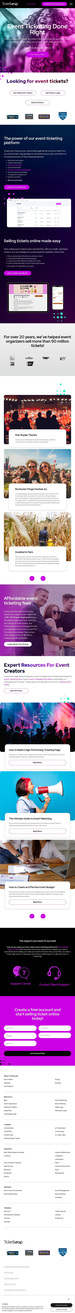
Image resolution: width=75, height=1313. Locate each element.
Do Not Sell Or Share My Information (16, 1267)
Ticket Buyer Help (10, 1114)
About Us (7, 1211)
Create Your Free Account (54, 4)
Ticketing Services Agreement (15, 1290)
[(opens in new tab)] (12, 117)
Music (57, 1170)
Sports (6, 1176)
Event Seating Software (60, 1195)
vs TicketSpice (60, 1128)
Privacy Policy (8, 1272)
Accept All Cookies (61, 1305)
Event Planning (60, 1104)
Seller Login (59, 1107)
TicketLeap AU (60, 1211)
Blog (5, 1100)
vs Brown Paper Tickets (12, 1138)
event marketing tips (13, 679)
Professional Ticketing (12, 1215)
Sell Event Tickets (10, 1107)
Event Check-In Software (13, 1190)
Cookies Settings (61, 1309)
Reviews (58, 1083)
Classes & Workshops (62, 1152)
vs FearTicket (8, 1135)
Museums (7, 1170)
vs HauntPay (59, 1131)
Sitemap (7, 1222)
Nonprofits (8, 1173)
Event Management (62, 1190)
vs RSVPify (8, 1131)
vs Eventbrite (9, 1128)
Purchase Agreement (11, 1278)
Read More (37, 762)
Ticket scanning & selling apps (19, 170)
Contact (7, 1218)
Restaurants (59, 1173)
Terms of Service (10, 1284)
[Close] (69, 1299)
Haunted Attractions (62, 1166)
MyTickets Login (61, 1111)
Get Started (8, 1086)
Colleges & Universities (59, 1157)
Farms (57, 1163)
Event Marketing (61, 1100)
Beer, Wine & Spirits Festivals (14, 1152)
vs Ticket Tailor (60, 1135)
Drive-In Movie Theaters (12, 1163)
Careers (58, 1215)
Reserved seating (14, 165)
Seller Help (8, 1111)
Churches (7, 1156)
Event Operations (10, 1104)
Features (7, 1083)
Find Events (59, 1218)
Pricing (57, 1079)
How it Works (8, 1079)
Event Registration (11, 1194)
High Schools (8, 1166)
